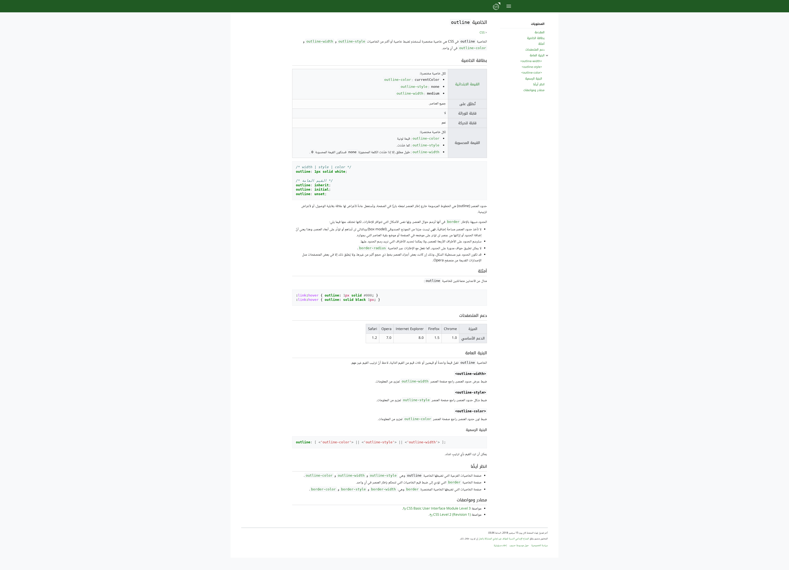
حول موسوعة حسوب (519, 545)
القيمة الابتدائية (467, 84)
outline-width (319, 41)
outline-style (351, 41)
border (453, 222)
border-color (323, 489)
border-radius (372, 248)
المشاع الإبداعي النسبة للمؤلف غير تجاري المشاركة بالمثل (504, 539)
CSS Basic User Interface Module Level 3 (439, 509)
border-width (383, 489)
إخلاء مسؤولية (500, 545)
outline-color (472, 48)
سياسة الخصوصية (539, 545)
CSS (482, 32)
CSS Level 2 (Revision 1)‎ (452, 515)
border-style (353, 489)
